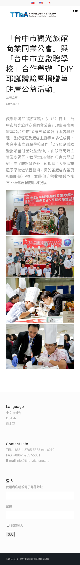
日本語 (10, 424)
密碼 (9, 506)
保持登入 (17, 525)
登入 (10, 534)
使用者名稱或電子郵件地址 (24, 487)
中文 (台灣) (13, 413)
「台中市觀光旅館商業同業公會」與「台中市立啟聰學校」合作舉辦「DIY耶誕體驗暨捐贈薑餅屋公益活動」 (39, 63)
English (11, 418)
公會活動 (12, 97)
